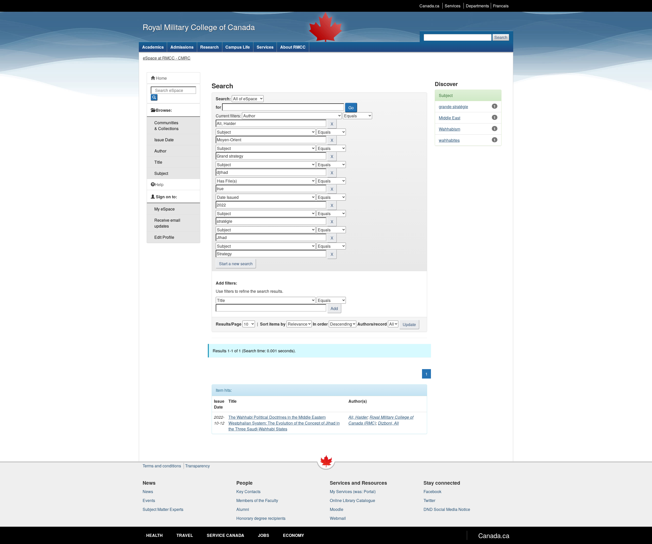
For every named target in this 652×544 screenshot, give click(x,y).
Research (209, 47)
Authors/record (372, 324)
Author (160, 151)
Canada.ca (429, 6)
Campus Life (237, 47)
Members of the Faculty (257, 500)
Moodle (336, 509)
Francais (501, 6)
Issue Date (164, 140)
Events (149, 500)
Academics (153, 47)
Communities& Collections (166, 125)
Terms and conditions (162, 466)
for (218, 107)
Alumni (242, 509)
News (148, 491)
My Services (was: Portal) (353, 491)
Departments (477, 6)
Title (158, 162)
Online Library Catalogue (352, 500)
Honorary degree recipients (261, 518)
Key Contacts (248, 491)
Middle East (449, 118)
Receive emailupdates (167, 223)
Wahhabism (449, 129)
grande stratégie (453, 106)
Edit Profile (164, 237)
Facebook (432, 491)
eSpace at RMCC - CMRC (167, 58)
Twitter (429, 500)
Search (500, 37)
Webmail (338, 518)
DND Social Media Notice (447, 509)
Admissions (182, 47)
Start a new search (236, 264)
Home (161, 78)
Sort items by (273, 324)
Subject (161, 173)
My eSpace (164, 209)
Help (159, 184)
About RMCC (293, 47)
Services (452, 6)
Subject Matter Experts (163, 509)
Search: (223, 99)
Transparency (197, 466)
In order (320, 324)
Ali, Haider (358, 417)
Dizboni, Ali (388, 423)
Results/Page (228, 324)
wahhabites (449, 140)
